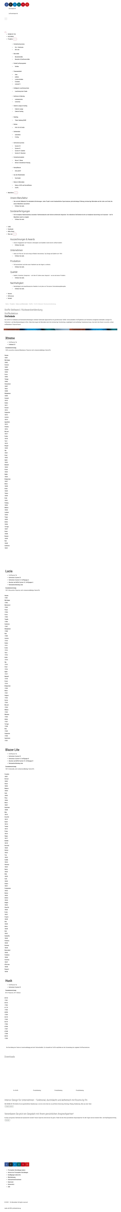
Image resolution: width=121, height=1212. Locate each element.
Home (7, 304)
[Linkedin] (15, 4)
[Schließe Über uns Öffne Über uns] (15, 234)
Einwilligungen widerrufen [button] (14, 1175)
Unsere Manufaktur (19, 198)
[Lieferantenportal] (7, 14)
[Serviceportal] (7, 9)
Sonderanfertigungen (20, 211)
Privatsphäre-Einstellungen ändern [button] (16, 1170)
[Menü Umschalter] (5, 32)
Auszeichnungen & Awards (22, 239)
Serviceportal (12, 8)
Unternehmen (16, 250)
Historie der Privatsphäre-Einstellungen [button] (18, 1172)
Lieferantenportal (13, 13)
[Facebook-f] (7, 1164)
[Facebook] (7, 4)
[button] (6, 18)
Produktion (15, 261)
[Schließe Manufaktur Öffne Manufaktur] (16, 192)
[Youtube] (27, 4)
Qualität (13, 272)
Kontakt (7, 1120)
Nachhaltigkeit (16, 283)
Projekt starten (9, 1106)
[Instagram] (11, 4)
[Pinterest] (23, 4)
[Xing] (19, 4)
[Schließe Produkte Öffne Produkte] (15, 39)
